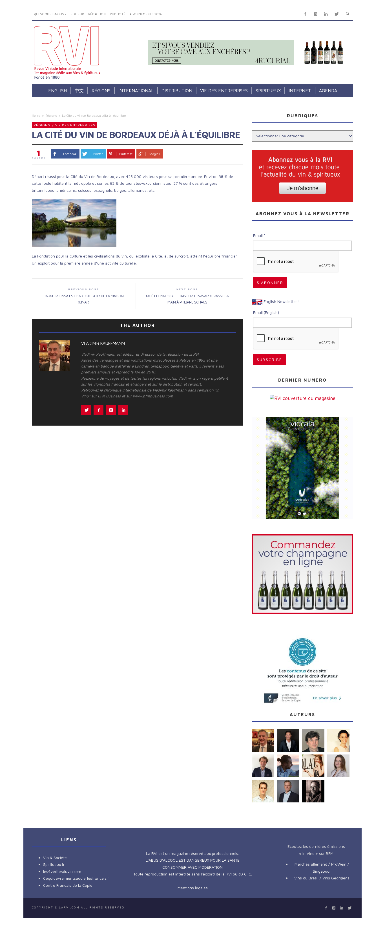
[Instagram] (315, 14)
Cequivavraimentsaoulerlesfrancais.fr (76, 878)
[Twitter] (336, 14)
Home (36, 115)
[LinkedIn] (326, 14)
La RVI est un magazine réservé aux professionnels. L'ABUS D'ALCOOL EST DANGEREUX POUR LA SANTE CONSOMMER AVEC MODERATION (193, 860)
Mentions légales (193, 887)
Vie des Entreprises (75, 125)
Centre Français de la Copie (67, 885)
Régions (51, 115)
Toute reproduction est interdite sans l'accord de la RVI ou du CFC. (192, 874)
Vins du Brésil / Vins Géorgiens (321, 877)
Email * (259, 235)
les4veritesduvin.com (62, 871)
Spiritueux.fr (54, 864)
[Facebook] (305, 14)
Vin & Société (55, 857)
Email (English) (266, 312)
